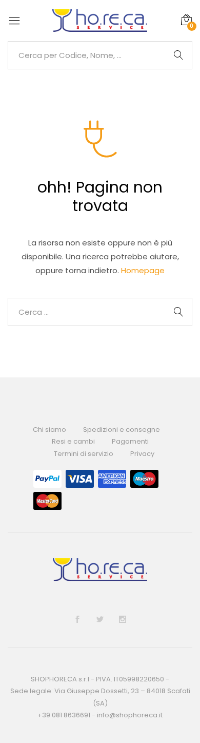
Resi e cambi (73, 441)
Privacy (142, 454)
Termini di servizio (83, 454)
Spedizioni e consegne (121, 429)
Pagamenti (130, 441)
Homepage (143, 270)
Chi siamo (49, 429)
